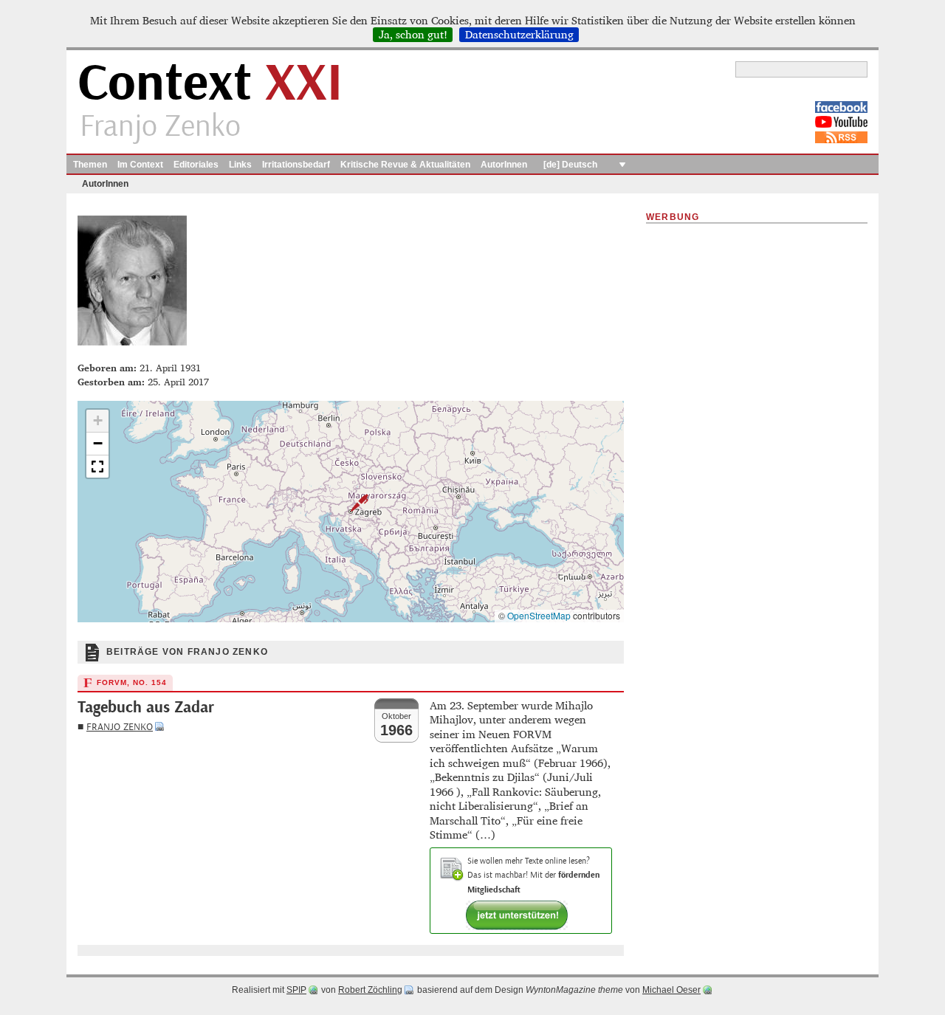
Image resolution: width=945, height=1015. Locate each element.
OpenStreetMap (539, 615)
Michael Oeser (671, 990)
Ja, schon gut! (413, 34)
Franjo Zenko (119, 726)
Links (240, 164)
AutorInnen (504, 164)
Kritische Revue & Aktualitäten (405, 164)
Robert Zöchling (370, 990)
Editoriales (196, 164)
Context (210, 84)
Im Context (140, 164)
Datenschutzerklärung (519, 34)
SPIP (296, 990)
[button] (350, 503)
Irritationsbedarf (296, 164)
